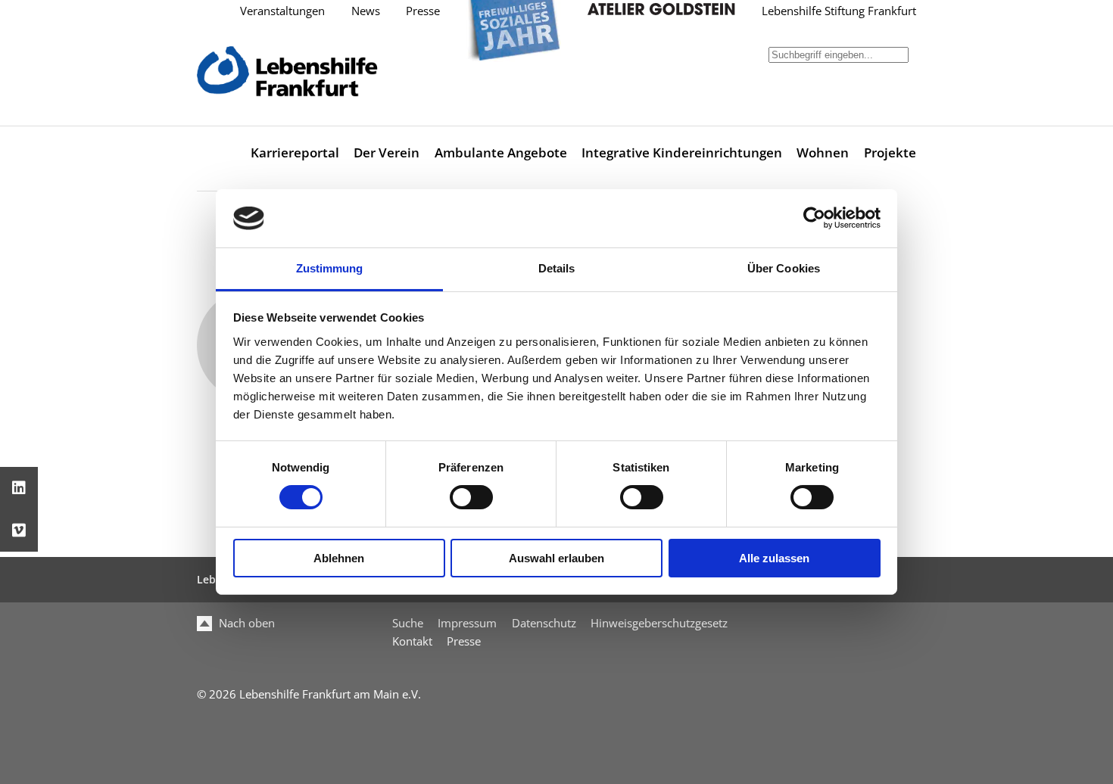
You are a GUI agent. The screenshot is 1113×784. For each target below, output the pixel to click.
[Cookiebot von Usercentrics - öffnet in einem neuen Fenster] (814, 218)
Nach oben (245, 623)
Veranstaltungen (282, 11)
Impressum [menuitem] (467, 623)
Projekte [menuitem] (890, 152)
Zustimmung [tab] (329, 268)
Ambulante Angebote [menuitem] (501, 152)
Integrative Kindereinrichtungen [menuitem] (681, 152)
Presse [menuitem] (464, 641)
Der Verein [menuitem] (386, 152)
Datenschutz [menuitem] (544, 623)
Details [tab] (556, 268)
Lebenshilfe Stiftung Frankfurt (839, 11)
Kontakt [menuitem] (412, 641)
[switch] (471, 497)
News (365, 11)
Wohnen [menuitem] (823, 152)
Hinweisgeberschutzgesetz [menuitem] (659, 623)
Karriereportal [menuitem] (295, 152)
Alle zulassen (774, 558)
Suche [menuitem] (407, 623)
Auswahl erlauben (556, 558)
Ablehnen (338, 558)
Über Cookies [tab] (783, 268)
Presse (423, 11)
